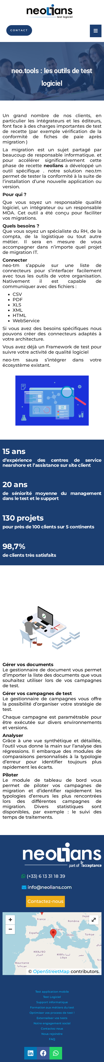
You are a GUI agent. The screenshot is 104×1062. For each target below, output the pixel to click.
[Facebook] (43, 1053)
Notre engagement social (52, 1023)
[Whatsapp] (24, 876)
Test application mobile (52, 991)
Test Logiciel (52, 997)
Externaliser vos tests (52, 1018)
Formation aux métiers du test (52, 1007)
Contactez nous (52, 1028)
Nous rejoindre (52, 1034)
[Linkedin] (30, 1053)
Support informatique (52, 1002)
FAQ (52, 1039)
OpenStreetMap (51, 971)
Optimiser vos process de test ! (52, 1012)
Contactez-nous (45, 901)
